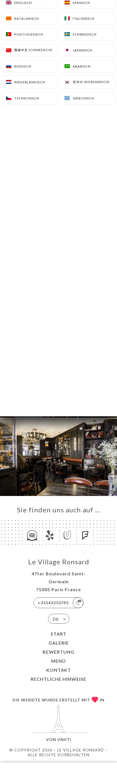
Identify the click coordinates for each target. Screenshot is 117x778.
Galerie (59, 642)
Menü (58, 661)
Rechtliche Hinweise (58, 679)
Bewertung (58, 652)
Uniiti (64, 739)
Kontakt (58, 670)
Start (58, 633)
